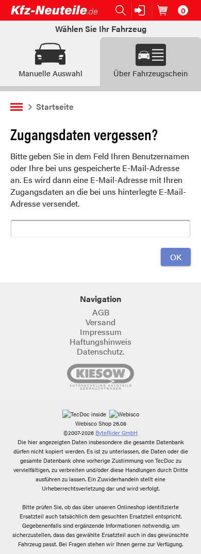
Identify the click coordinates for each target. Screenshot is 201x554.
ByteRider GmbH (116, 433)
